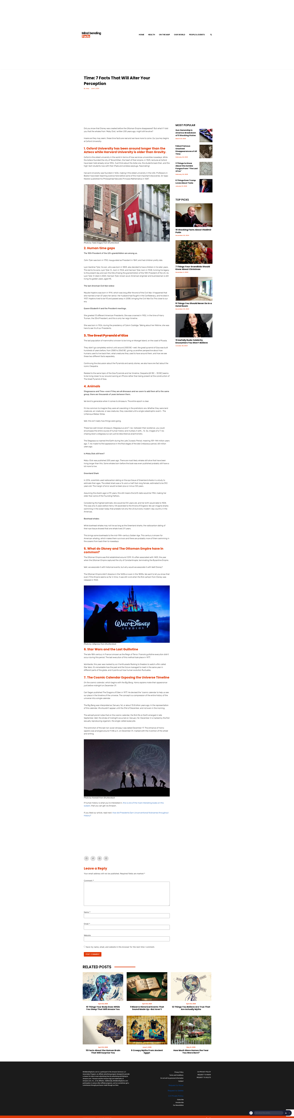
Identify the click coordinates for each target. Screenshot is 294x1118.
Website (87, 935)
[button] (211, 34)
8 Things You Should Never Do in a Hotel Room (193, 304)
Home (141, 35)
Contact (180, 1081)
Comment (89, 880)
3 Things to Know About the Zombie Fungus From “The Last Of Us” (186, 167)
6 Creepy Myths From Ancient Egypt (147, 1051)
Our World (179, 35)
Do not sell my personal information (171, 1078)
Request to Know (176, 1085)
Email (87, 924)
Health (151, 35)
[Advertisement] (127, 110)
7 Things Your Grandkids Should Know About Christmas (192, 268)
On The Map (164, 35)
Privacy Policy (178, 1072)
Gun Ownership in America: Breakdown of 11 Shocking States (185, 133)
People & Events (197, 35)
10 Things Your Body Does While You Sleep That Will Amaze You (103, 1008)
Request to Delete (175, 1090)
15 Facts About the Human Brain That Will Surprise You (103, 1051)
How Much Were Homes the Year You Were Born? (191, 1051)
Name (87, 912)
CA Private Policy (175, 1096)
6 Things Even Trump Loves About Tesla (185, 181)
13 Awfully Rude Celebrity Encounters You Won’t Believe (191, 341)
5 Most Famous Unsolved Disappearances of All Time (186, 150)
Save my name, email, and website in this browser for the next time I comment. (120, 947)
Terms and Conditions (176, 1075)
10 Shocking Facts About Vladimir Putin (193, 231)
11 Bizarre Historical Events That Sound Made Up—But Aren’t (147, 1008)
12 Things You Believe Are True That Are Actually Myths (191, 1008)
